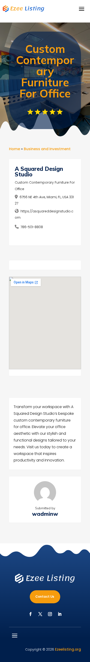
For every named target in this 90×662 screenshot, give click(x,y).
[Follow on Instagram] (50, 614)
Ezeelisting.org (68, 649)
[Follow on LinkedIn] (59, 614)
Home (14, 149)
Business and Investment (47, 149)
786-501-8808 (32, 227)
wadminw (45, 513)
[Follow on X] (40, 614)
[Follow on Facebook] (30, 614)
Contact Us (44, 596)
